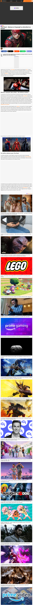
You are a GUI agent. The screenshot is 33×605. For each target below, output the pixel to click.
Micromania (25, 187)
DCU (27, 69)
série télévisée (28, 156)
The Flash (12, 69)
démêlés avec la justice (5, 104)
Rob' (4, 48)
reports (18, 106)
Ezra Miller (25, 95)
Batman (6, 73)
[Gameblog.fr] (3, 1)
